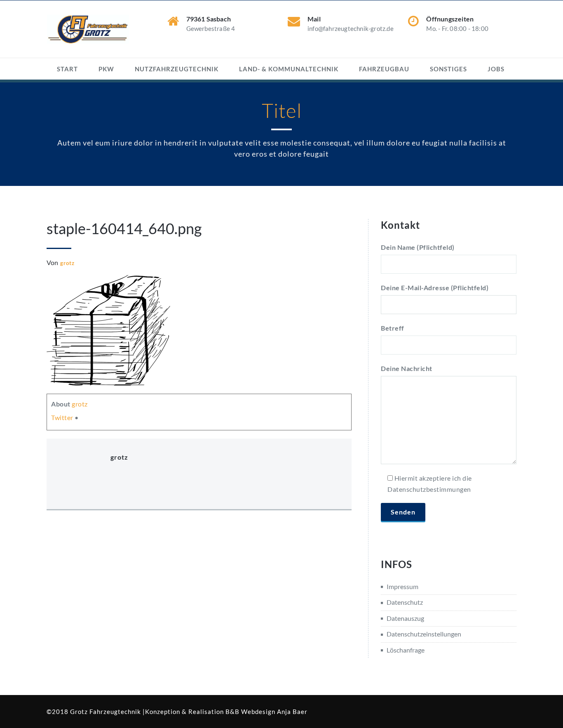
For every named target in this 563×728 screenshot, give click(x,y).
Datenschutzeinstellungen (424, 634)
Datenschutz (405, 602)
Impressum (402, 586)
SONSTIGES (448, 69)
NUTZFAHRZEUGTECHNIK (176, 69)
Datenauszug (405, 618)
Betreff (392, 328)
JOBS (496, 69)
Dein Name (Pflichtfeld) (418, 247)
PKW (106, 69)
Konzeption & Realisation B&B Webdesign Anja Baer (226, 711)
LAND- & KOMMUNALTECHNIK (288, 69)
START (67, 69)
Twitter (62, 417)
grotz (67, 263)
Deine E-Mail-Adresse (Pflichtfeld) (434, 287)
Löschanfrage (406, 650)
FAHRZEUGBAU (384, 69)
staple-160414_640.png (124, 228)
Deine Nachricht (406, 368)
